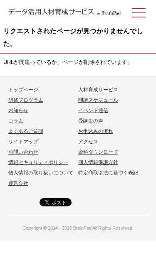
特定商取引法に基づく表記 (108, 173)
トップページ (23, 90)
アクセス (88, 142)
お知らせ (18, 110)
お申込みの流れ (95, 131)
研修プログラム (25, 100)
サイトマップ (23, 142)
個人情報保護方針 (98, 162)
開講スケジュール (98, 100)
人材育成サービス (98, 90)
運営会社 (18, 183)
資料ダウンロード (98, 152)
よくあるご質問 (25, 131)
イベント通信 (93, 110)
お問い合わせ (23, 152)
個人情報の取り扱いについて (40, 173)
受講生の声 (90, 121)
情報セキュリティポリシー (38, 162)
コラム (15, 121)
